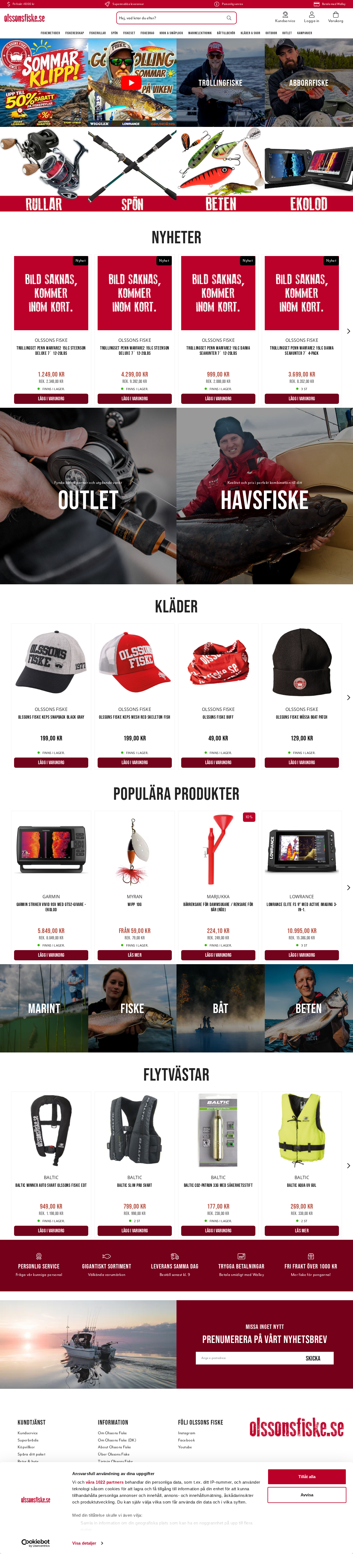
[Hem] (24, 18)
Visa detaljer (84, 1543)
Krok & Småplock (171, 33)
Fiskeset (129, 33)
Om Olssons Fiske (112, 1433)
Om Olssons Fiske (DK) (117, 1440)
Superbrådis (28, 1440)
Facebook (186, 1440)
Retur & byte (28, 1461)
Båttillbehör (226, 33)
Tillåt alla (306, 1476)
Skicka (313, 1358)
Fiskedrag (147, 33)
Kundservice (28, 1433)
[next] (348, 331)
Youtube (185, 1447)
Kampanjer (304, 33)
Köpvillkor (26, 1447)
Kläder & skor (250, 33)
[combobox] (175, 18)
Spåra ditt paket (31, 1454)
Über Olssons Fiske (114, 1454)
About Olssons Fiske (114, 1447)
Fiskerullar (97, 33)
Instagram (186, 1433)
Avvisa (307, 1494)
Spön (114, 33)
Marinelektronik (200, 33)
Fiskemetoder (50, 33)
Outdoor (271, 33)
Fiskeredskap (74, 33)
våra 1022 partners (105, 1482)
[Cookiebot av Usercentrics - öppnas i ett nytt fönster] (36, 1543)
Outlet (287, 33)
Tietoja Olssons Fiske (115, 1461)
